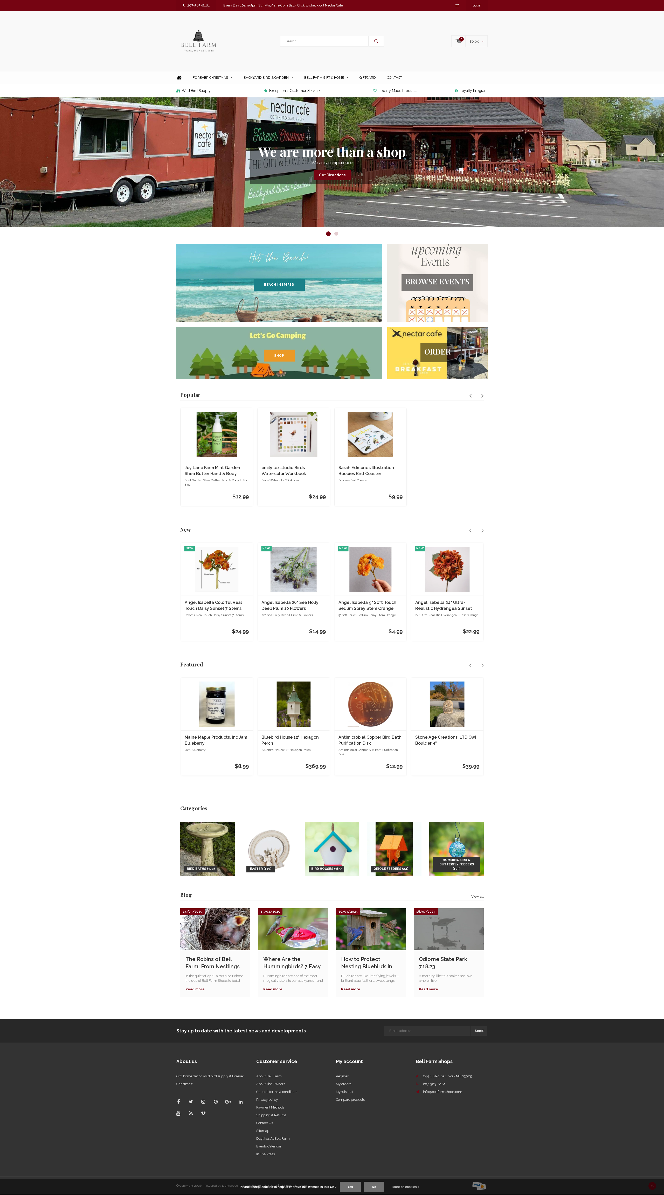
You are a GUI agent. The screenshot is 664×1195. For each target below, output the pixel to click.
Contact (394, 77)
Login (477, 5)
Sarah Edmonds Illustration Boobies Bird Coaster (366, 470)
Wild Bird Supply (196, 91)
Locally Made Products (397, 91)
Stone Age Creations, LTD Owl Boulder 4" (445, 740)
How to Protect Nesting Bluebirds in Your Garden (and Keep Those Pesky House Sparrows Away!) (370, 963)
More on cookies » (405, 1187)
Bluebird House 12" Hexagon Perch (290, 740)
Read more (195, 989)
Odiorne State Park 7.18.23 (443, 963)
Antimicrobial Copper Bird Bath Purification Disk (370, 740)
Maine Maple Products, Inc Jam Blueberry (216, 740)
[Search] (376, 41)
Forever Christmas (210, 77)
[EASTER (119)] (270, 849)
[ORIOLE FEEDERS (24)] (394, 849)
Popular (190, 394)
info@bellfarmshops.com (442, 1092)
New (185, 529)
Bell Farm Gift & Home (324, 77)
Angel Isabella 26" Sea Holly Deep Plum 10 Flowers (290, 605)
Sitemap (262, 1131)
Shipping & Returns (271, 1115)
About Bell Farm (269, 1076)
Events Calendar (268, 1146)
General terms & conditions (277, 1092)
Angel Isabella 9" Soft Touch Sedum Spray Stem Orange (367, 605)
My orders (343, 1084)
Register (342, 1076)
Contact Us (264, 1123)
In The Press (265, 1154)
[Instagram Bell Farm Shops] (203, 1101)
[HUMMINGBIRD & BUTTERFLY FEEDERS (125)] (456, 849)
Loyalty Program (474, 91)
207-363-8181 (198, 5)
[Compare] (457, 5)
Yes (350, 1187)
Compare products (350, 1099)
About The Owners (270, 1084)
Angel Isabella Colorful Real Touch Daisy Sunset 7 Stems (213, 605)
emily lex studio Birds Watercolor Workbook (283, 470)
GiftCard (367, 77)
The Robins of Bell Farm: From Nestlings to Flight (212, 963)
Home (179, 77)
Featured (191, 664)
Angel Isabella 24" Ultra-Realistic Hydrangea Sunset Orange (443, 606)
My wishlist (344, 1092)
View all (477, 896)
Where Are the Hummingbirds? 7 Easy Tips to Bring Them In (291, 963)
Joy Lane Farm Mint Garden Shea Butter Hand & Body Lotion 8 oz (212, 471)
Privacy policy (267, 1099)
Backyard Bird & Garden (266, 77)
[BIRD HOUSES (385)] (332, 849)
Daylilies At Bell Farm (273, 1138)
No (374, 1187)
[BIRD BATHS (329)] (207, 849)
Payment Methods (270, 1107)
